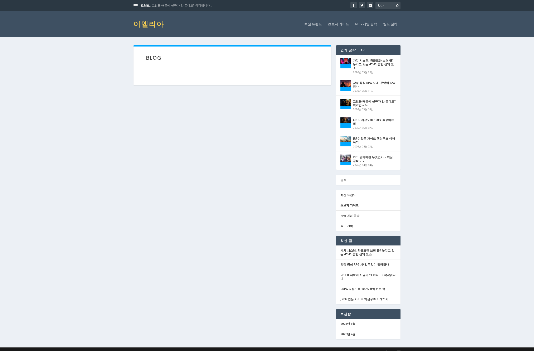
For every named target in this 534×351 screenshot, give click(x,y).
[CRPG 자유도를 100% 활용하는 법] (345, 122)
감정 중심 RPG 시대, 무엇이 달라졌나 (374, 84)
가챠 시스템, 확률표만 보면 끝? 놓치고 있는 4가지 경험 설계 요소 (373, 64)
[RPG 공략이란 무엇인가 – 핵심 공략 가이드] (345, 160)
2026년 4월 (347, 334)
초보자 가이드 (338, 24)
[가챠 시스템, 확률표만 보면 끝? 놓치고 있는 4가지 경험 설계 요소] (345, 63)
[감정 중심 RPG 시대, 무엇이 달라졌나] (345, 85)
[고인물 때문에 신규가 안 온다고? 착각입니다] (345, 104)
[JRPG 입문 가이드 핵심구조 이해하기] (345, 141)
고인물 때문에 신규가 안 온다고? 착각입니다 (374, 103)
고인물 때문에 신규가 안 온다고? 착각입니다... (182, 5)
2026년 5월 (347, 324)
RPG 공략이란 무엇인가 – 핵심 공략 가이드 (373, 159)
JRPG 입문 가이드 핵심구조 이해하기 (374, 140)
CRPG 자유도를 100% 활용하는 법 (373, 122)
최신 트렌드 (313, 24)
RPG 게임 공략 (366, 24)
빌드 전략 (390, 24)
